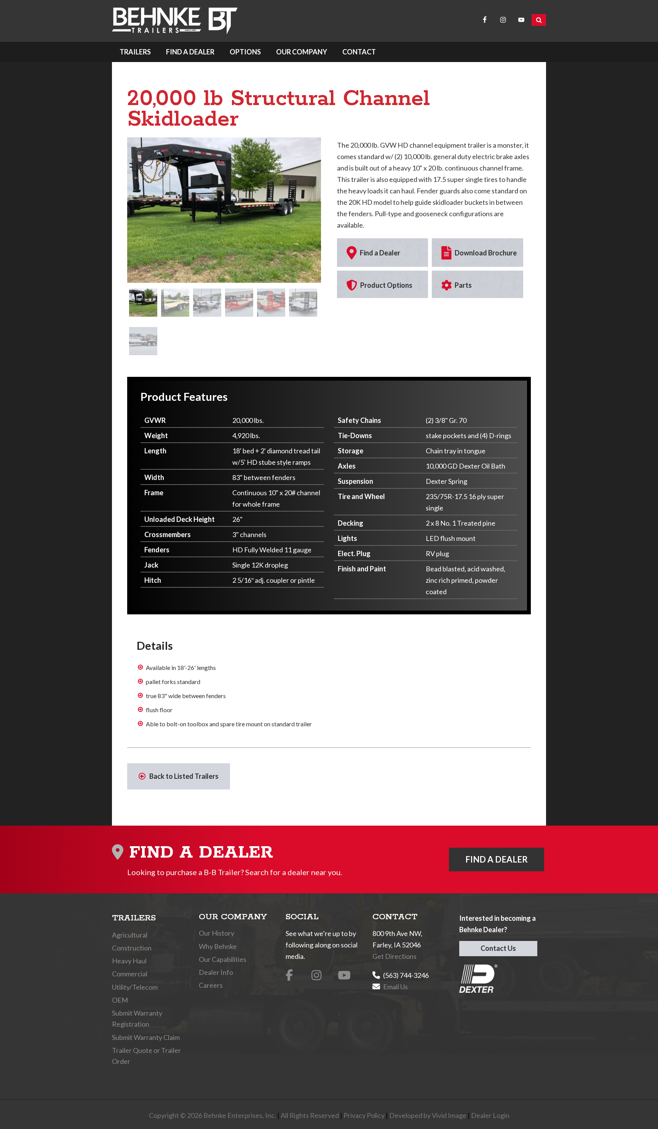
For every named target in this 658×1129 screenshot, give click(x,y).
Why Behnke (218, 946)
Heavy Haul (129, 961)
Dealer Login (490, 1115)
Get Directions (394, 956)
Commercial (129, 974)
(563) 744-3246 (406, 975)
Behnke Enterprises (175, 21)
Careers (211, 985)
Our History (216, 933)
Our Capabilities (222, 959)
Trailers (134, 918)
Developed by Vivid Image (427, 1115)
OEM (120, 1000)
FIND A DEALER (496, 859)
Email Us (395, 986)
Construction (132, 948)
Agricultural (129, 935)
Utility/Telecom (135, 987)
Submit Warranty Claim (146, 1037)
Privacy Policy (364, 1115)
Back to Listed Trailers (184, 776)
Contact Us (498, 948)
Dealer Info (216, 972)
